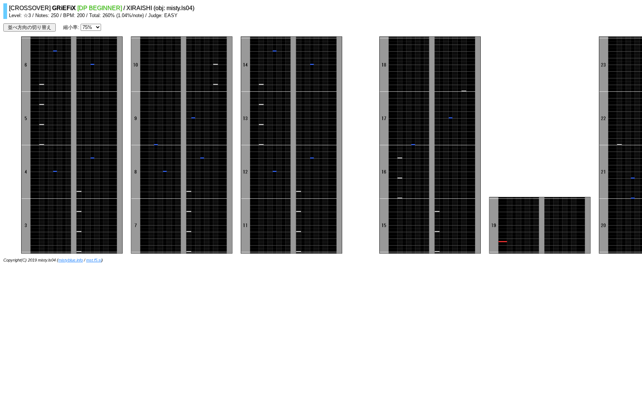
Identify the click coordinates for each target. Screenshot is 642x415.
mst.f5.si (93, 260)
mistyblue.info (70, 260)
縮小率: (72, 27)
